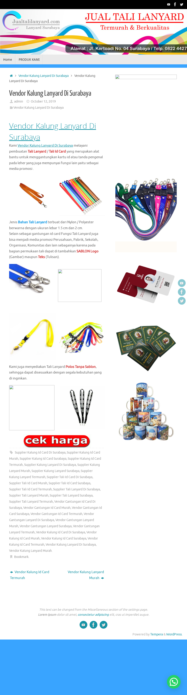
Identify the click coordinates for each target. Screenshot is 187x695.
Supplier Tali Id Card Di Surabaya (69, 477)
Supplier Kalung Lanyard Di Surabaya (50, 465)
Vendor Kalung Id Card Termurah (29, 575)
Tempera (156, 634)
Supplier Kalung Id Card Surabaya (43, 459)
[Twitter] (181, 4)
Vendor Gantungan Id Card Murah (46, 508)
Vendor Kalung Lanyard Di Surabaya (43, 76)
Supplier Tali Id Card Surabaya (69, 483)
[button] (174, 682)
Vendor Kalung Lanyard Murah (30, 551)
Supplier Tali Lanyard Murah (28, 495)
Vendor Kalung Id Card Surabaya (63, 538)
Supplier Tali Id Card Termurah (30, 489)
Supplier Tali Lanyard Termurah (31, 502)
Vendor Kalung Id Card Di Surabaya (60, 532)
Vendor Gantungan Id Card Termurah (56, 514)
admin (18, 101)
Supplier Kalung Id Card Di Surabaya (40, 452)
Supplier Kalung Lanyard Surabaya (55, 471)
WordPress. (174, 634)
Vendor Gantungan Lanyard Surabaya (46, 526)
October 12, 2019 (43, 101)
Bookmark (21, 557)
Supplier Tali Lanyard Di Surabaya (76, 489)
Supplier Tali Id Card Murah (28, 483)
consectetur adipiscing (93, 615)
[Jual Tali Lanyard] (169, 4)
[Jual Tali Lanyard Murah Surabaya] (175, 4)
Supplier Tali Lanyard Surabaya (71, 495)
